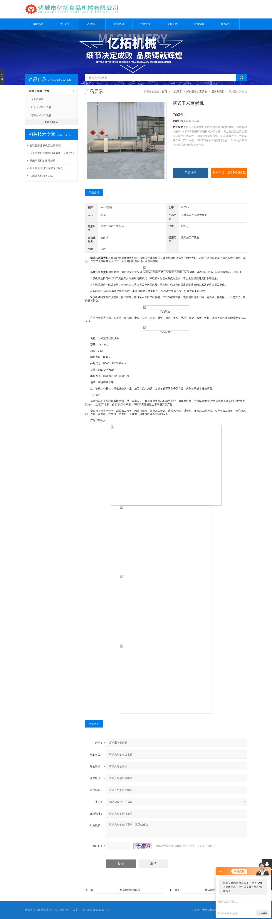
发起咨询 (262, 913)
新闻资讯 (119, 24)
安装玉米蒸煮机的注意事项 (45, 145)
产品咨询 (190, 172)
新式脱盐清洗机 (214, 889)
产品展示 (92, 24)
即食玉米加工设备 (41, 107)
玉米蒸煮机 (37, 99)
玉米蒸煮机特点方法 (41, 175)
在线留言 (199, 24)
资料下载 (172, 24)
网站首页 (38, 24)
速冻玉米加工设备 (41, 115)
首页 (164, 91)
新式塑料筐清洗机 (130, 889)
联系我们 (226, 24)
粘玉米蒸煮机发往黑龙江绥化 (46, 168)
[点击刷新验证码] (142, 846)
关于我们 (65, 24)
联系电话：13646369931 (229, 172)
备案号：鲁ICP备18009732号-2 (91, 909)
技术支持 (145, 24)
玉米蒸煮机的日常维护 (43, 160)
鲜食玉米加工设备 (39, 90)
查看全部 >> (51, 122)
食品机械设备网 (211, 909)
